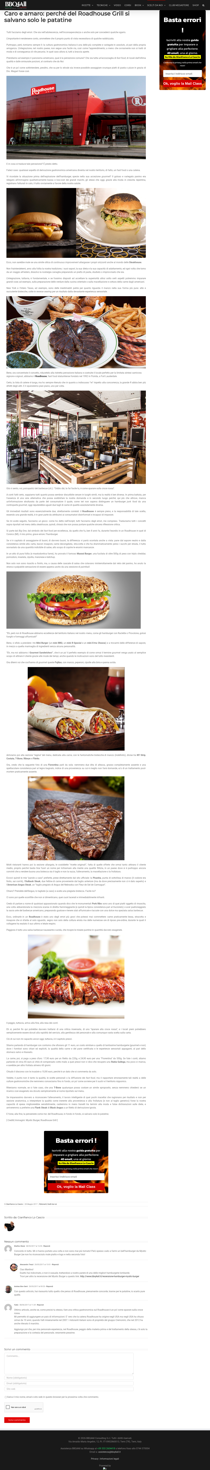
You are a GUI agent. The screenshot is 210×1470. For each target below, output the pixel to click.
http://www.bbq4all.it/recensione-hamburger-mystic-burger (109, 1276)
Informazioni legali (109, 1458)
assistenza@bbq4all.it (109, 1452)
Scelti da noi (52, 1204)
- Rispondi (46, 1246)
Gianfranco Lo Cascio (14, 1204)
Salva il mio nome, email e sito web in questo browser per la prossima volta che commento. (53, 1397)
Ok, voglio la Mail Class (76, 1187)
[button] (203, 5)
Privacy (94, 1458)
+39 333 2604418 (106, 1448)
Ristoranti (43, 1204)
